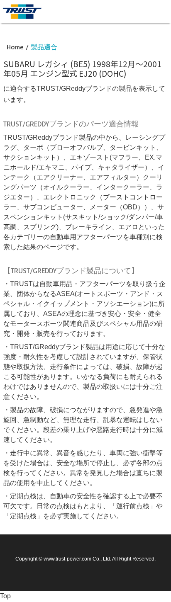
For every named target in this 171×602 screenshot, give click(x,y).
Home (15, 47)
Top (5, 596)
